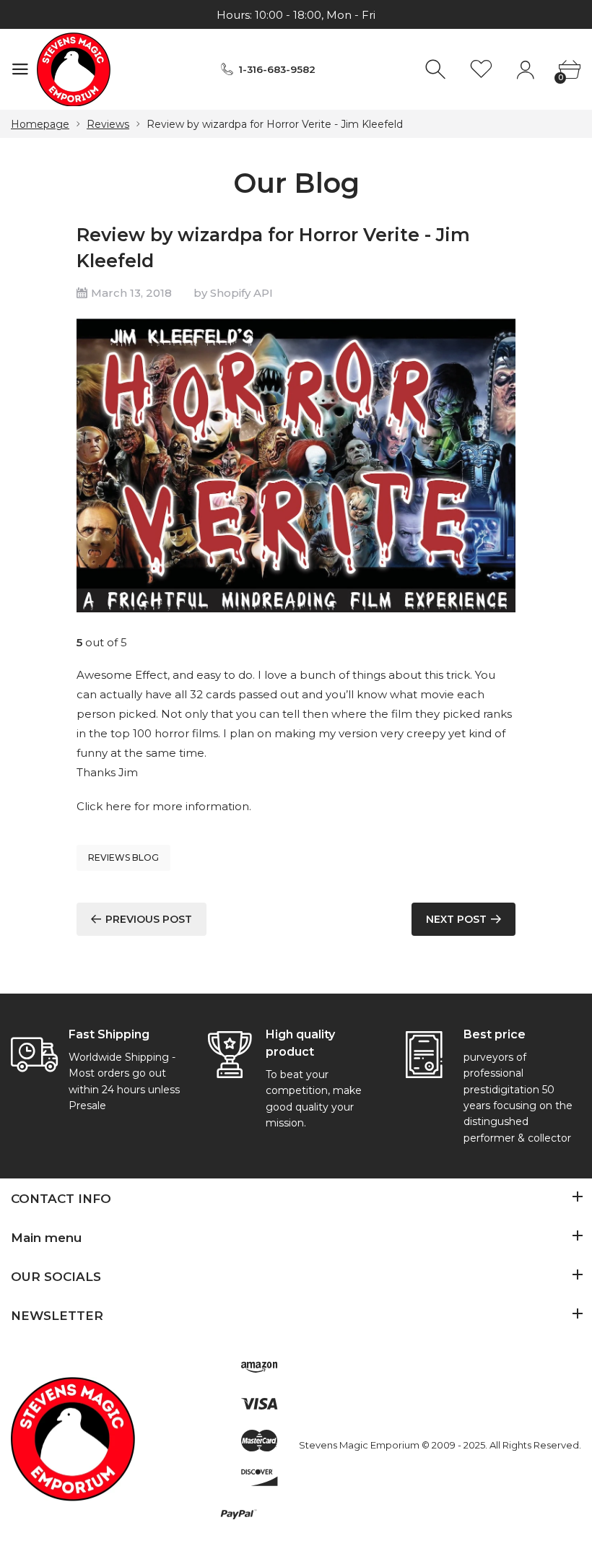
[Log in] (525, 70)
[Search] (437, 70)
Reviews (108, 124)
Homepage (40, 124)
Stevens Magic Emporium (359, 1445)
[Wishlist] (481, 70)
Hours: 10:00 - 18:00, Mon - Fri (296, 15)
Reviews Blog (123, 857)
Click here (104, 806)
